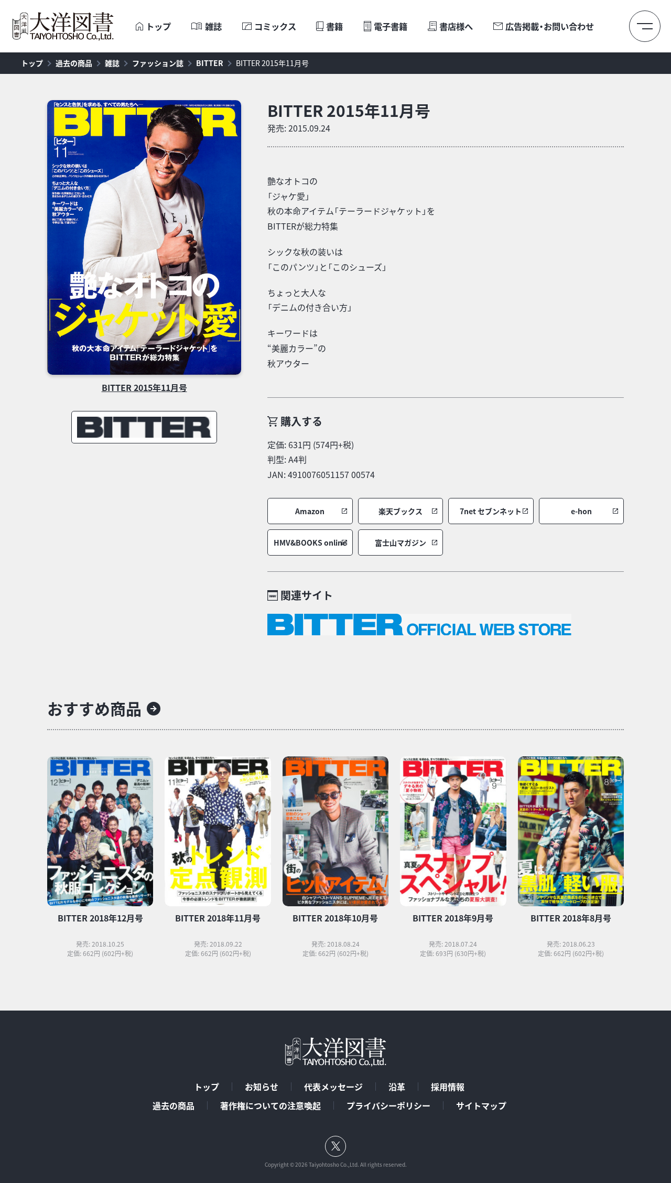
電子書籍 (390, 26)
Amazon (309, 511)
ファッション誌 (157, 63)
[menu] (645, 26)
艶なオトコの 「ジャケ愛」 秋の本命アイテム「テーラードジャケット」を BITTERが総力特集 (351, 203)
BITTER (209, 63)
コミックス (275, 26)
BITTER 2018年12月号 (100, 917)
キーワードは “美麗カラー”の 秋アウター (296, 348)
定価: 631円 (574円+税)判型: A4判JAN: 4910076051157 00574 (321, 459)
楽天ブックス (400, 511)
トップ (158, 26)
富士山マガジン (400, 542)
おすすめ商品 (94, 708)
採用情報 (447, 1086)
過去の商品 (74, 63)
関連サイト (306, 595)
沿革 (396, 1086)
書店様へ (456, 26)
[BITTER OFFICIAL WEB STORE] (419, 624)
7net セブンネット (491, 511)
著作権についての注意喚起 (270, 1105)
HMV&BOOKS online (310, 542)
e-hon (581, 511)
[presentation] (139, 26)
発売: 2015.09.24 (298, 128)
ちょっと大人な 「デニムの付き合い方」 (309, 300)
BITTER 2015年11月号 (272, 63)
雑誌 (213, 26)
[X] (335, 1146)
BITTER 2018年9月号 (453, 917)
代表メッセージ (333, 1086)
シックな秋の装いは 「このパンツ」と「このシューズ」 (327, 259)
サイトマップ (481, 1105)
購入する (301, 421)
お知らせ (261, 1086)
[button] (310, 511)
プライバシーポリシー (388, 1105)
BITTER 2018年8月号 (571, 917)
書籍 (334, 26)
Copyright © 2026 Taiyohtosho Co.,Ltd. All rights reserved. (336, 1164)
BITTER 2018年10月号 (335, 917)
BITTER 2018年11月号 (218, 917)
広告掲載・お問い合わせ (549, 26)
